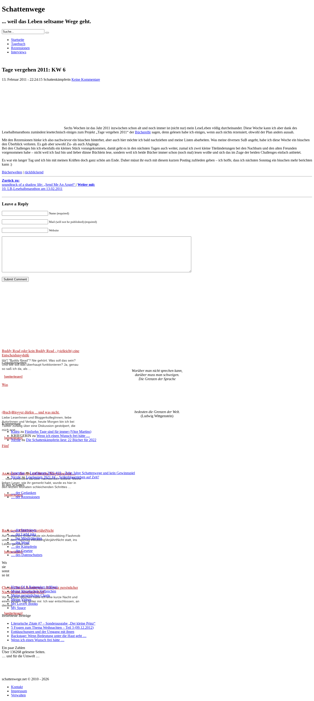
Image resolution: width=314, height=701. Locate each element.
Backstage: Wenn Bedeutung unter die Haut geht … (48, 636)
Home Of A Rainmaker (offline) (34, 587)
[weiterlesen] (13, 376)
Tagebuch (18, 44)
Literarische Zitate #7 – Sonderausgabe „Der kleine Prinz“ (53, 623)
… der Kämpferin (24, 547)
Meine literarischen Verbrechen (33, 591)
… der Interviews (23, 530)
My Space (18, 608)
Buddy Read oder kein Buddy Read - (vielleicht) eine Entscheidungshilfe (40, 352)
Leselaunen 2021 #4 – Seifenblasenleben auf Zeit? (62, 477)
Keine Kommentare (85, 79)
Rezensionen (20, 48)
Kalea (15, 432)
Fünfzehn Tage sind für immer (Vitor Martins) (58, 432)
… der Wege (20, 542)
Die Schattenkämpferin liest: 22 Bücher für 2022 (61, 440)
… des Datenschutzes (26, 555)
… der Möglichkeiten (26, 538)
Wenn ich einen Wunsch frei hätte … (63, 436)
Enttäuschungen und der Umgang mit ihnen (42, 632)
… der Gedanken (23, 493)
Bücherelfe (143, 132)
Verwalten (18, 695)
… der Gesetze (22, 551)
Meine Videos (21, 599)
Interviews (18, 52)
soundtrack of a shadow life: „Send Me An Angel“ (39, 182)
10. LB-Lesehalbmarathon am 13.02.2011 (48, 187)
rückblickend (34, 172)
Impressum (19, 691)
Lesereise (18, 473)
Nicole (16, 440)
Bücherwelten (12, 172)
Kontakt (17, 687)
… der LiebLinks (23, 534)
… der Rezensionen (25, 497)
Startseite (17, 40)
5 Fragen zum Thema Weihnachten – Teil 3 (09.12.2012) (52, 627)
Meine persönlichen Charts (30, 595)
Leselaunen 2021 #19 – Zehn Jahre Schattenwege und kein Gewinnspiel (82, 473)
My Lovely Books (24, 604)
